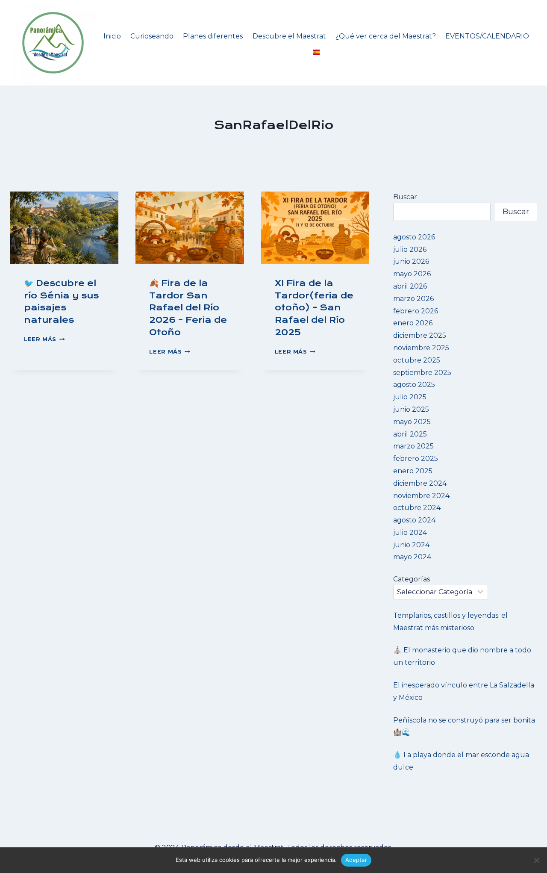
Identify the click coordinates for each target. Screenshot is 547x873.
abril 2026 (410, 286)
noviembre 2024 (421, 496)
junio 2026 (411, 261)
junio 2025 (411, 409)
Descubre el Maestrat (289, 36)
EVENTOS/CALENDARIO (487, 36)
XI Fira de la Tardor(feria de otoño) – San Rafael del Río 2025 (314, 307)
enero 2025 (412, 471)
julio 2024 (410, 532)
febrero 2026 (415, 311)
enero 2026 (412, 323)
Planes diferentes (213, 36)
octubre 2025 (416, 360)
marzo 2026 (413, 299)
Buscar (405, 197)
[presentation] (64, 228)
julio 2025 (409, 397)
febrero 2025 (415, 458)
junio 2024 (411, 545)
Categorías (411, 579)
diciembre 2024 (420, 483)
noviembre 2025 (421, 348)
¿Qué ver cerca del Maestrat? (385, 36)
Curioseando (152, 36)
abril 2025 (410, 434)
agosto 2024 (414, 520)
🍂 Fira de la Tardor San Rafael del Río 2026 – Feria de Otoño (188, 307)
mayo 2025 (412, 422)
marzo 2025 (413, 446)
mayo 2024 (412, 557)
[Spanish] (316, 52)
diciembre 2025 (419, 335)
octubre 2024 (417, 508)
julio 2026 (409, 249)
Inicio (112, 36)
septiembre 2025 (422, 373)
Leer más (44, 339)
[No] (536, 860)
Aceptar (356, 859)
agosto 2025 (414, 384)
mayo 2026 (412, 274)
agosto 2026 (414, 237)
